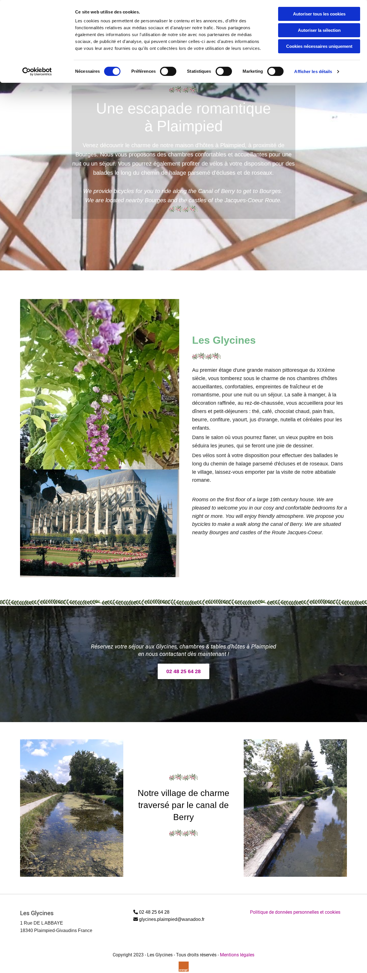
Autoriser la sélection (319, 30)
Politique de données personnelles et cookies (295, 912)
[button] (183, 671)
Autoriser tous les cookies (319, 13)
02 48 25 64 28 (154, 912)
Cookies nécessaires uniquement (319, 46)
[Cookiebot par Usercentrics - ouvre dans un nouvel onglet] (37, 71)
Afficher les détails (313, 71)
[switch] (168, 71)
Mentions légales (237, 955)
